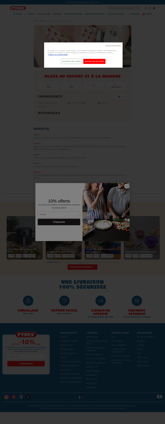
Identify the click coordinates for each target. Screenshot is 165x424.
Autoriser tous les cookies (94, 61)
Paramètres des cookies (71, 61)
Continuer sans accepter (113, 45)
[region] (83, 55)
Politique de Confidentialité (58, 55)
